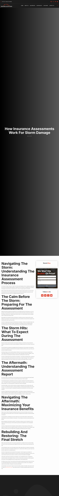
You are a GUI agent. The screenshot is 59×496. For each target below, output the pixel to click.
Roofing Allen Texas (9, 467)
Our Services (32, 5)
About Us (26, 5)
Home (22, 5)
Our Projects (39, 5)
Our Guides (45, 5)
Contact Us (51, 5)
